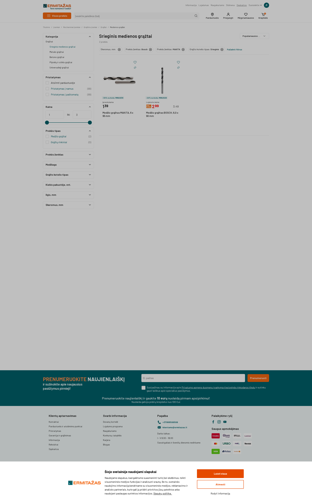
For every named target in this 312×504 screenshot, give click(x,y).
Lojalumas (204, 5)
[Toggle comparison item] (135, 67)
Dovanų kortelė (110, 421)
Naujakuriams (217, 5)
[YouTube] (225, 421)
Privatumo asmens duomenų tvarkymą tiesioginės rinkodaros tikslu (218, 387)
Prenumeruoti (258, 378)
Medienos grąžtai (117, 27)
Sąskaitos (242, 5)
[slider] (47, 122)
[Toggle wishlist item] (135, 62)
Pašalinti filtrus (234, 49)
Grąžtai (104, 27)
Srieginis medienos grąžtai (62, 46)
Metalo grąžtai (57, 51)
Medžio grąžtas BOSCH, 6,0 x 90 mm (162, 114)
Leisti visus (220, 473)
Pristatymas (55, 430)
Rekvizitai (53, 444)
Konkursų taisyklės (112, 435)
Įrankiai (56, 27)
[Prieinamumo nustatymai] (266, 5)
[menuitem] (191, 5)
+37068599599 (170, 422)
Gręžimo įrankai (90, 27)
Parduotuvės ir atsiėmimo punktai (65, 426)
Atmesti (220, 484)
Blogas (106, 444)
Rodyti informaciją (220, 493)
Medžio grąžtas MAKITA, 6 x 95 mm (118, 114)
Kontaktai (54, 421)
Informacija (191, 5)
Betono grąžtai (57, 57)
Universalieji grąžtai (59, 67)
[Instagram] (219, 421)
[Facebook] (213, 421)
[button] (212, 15)
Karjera (106, 440)
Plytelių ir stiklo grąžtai (61, 62)
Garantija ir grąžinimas (60, 435)
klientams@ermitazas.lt (174, 427)
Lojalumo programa (113, 426)
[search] (196, 16)
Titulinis (46, 27)
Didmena (230, 5)
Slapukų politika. (162, 493)
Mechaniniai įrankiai (71, 27)
